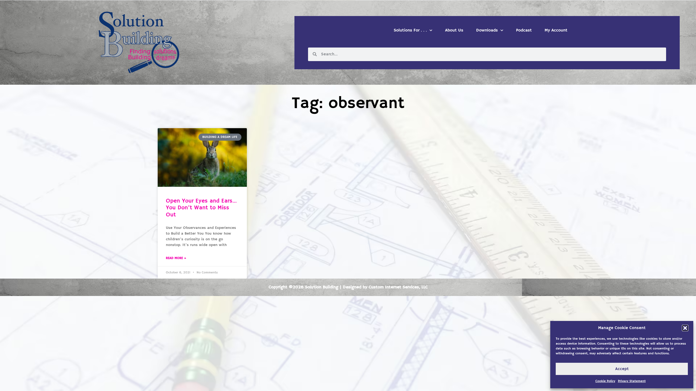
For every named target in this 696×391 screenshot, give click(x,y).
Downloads (487, 30)
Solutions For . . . (410, 30)
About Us (454, 30)
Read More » (176, 258)
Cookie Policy (605, 381)
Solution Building (321, 287)
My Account (556, 30)
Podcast (524, 30)
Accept (622, 368)
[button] (685, 328)
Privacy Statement (632, 381)
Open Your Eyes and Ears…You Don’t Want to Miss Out (201, 207)
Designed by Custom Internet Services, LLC (385, 287)
